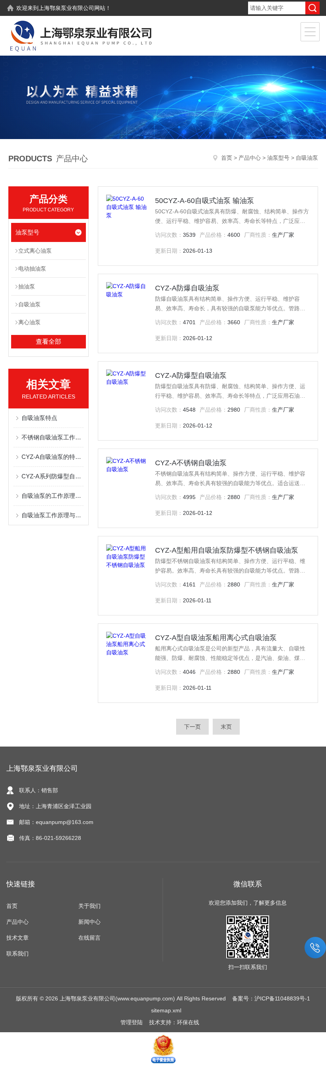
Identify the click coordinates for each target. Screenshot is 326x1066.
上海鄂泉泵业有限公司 (66, 8)
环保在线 (188, 1022)
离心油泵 (29, 322)
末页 (226, 727)
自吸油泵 (29, 304)
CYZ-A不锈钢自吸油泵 (191, 463)
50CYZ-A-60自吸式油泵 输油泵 (204, 201)
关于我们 (89, 906)
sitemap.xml (166, 1010)
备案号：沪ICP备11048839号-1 (271, 998)
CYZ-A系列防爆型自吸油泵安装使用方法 (52, 476)
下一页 (192, 727)
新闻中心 (89, 922)
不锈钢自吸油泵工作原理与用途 (52, 437)
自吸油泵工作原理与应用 (52, 515)
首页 (226, 158)
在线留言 (89, 937)
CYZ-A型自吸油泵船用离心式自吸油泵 (216, 638)
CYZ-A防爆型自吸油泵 (191, 375)
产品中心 (250, 158)
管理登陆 (131, 1022)
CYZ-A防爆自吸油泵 (187, 288)
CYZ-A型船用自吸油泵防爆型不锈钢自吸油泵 (226, 550)
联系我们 (17, 953)
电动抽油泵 (32, 268)
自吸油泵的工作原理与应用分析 (52, 495)
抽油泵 (26, 286)
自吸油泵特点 (39, 417)
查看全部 (48, 341)
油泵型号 (278, 158)
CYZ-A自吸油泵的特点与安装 (52, 456)
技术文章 (17, 937)
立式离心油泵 (35, 251)
